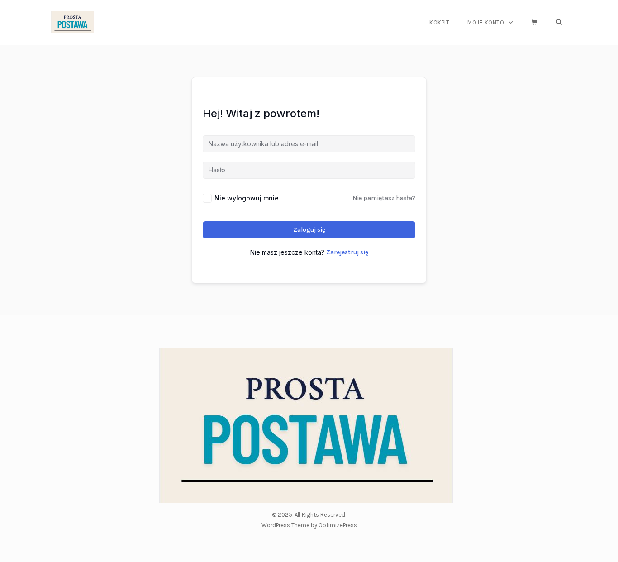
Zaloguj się (309, 229)
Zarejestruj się (347, 252)
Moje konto (485, 22)
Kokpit (439, 22)
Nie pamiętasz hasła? (383, 198)
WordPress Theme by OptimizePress (309, 525)
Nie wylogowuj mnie (246, 198)
